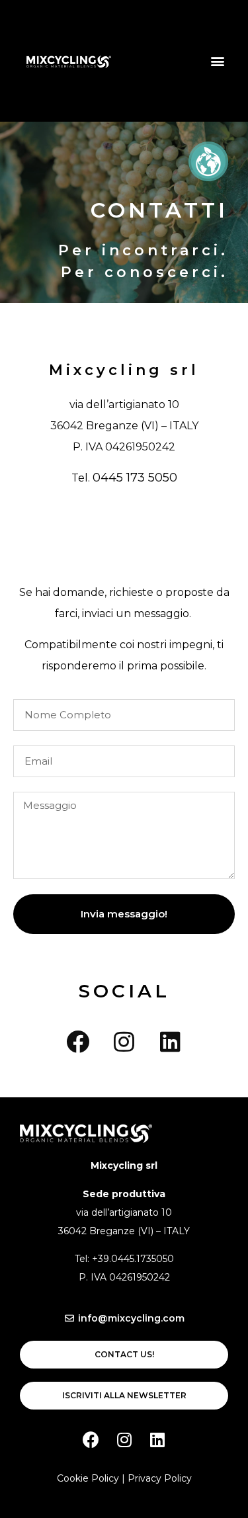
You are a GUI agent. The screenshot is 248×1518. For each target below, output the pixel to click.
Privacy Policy (160, 1478)
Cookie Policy (88, 1478)
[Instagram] (124, 1041)
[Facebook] (78, 1041)
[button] (217, 60)
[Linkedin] (170, 1041)
